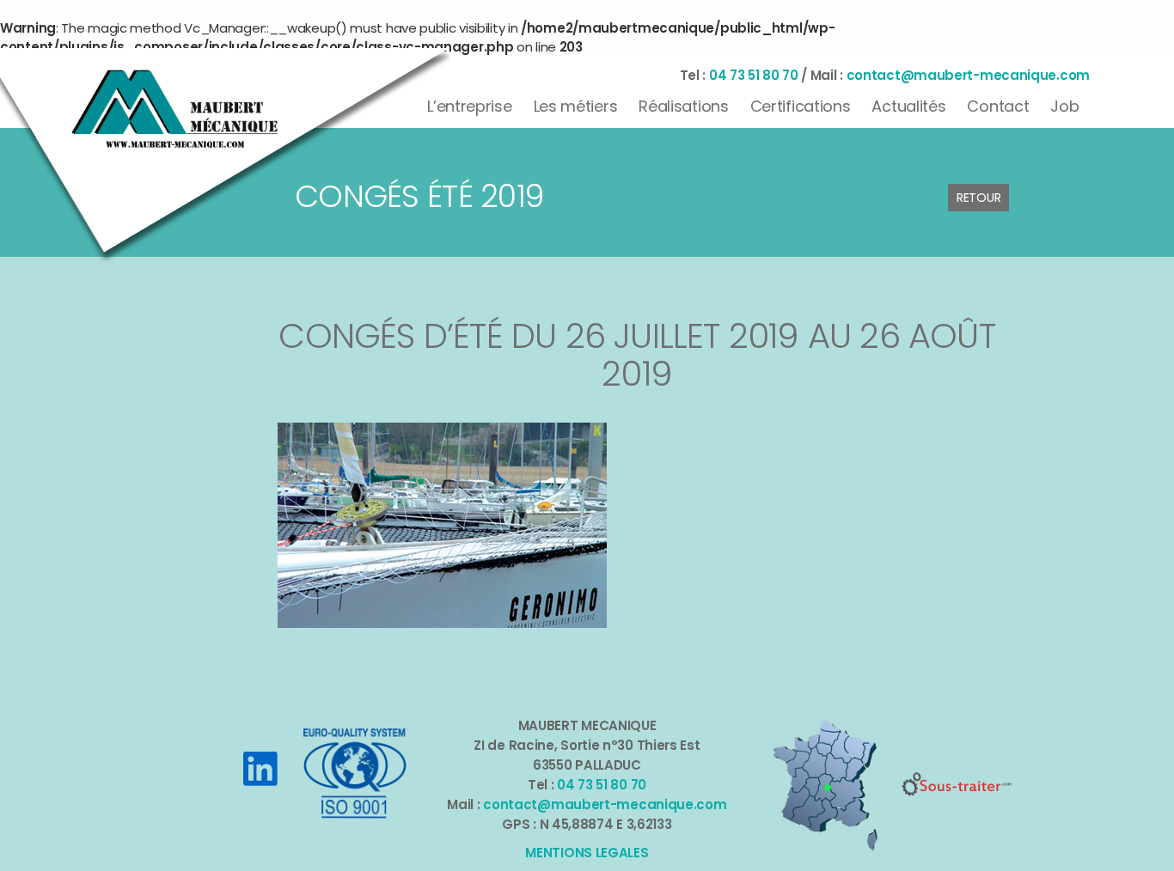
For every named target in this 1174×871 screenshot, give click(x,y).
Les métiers (576, 106)
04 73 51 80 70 (753, 75)
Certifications (800, 106)
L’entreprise (469, 106)
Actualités (908, 106)
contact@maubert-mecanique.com (968, 75)
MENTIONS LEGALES (586, 853)
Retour (978, 197)
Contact (998, 106)
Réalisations (683, 106)
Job (1064, 106)
